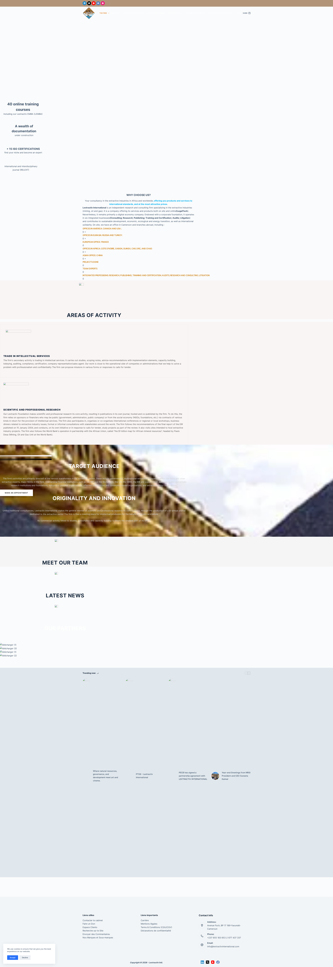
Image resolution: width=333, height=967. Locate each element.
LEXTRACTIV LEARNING (156, 13)
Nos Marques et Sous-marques (98, 937)
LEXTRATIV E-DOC (175, 13)
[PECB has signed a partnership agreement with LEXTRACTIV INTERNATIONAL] (172, 775)
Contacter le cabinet (93, 920)
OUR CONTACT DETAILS (222, 13)
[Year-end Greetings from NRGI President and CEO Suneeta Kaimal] (215, 776)
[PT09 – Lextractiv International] (129, 775)
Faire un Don (89, 923)
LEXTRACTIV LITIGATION (195, 13)
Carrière (145, 920)
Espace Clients (90, 927)
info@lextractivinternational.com (223, 946)
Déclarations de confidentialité (156, 930)
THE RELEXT (115, 13)
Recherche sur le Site (93, 930)
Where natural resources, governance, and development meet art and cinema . (105, 776)
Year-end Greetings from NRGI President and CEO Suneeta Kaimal (236, 775)
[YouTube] (94, 3)
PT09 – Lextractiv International (144, 776)
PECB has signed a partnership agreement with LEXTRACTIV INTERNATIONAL (193, 775)
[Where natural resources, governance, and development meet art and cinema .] (86, 775)
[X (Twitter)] (89, 3)
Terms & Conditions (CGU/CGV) (156, 927)
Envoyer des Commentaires (96, 934)
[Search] (239, 13)
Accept (12, 957)
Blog (210, 13)
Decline (25, 957)
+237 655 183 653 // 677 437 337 (224, 937)
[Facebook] (98, 3)
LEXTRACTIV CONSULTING (133, 13)
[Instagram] (103, 3)
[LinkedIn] (85, 3)
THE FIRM (103, 13)
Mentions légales (149, 923)
